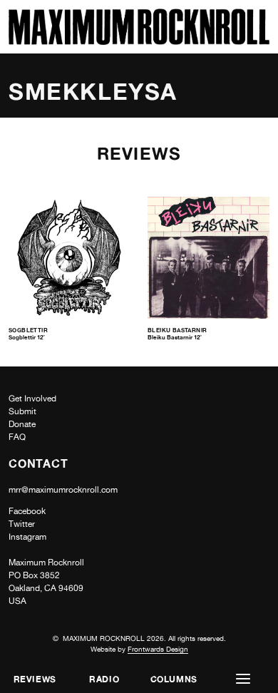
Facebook (27, 511)
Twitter (22, 524)
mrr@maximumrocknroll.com (63, 490)
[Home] (139, 41)
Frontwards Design (158, 649)
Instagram (27, 537)
